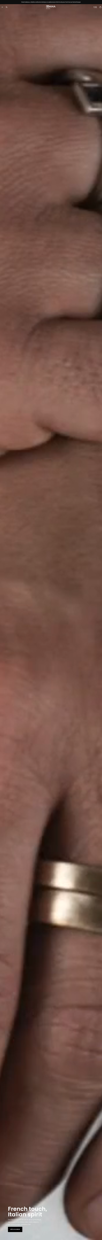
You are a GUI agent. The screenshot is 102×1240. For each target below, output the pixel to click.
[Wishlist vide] (94, 7)
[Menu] (2, 7)
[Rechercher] (6, 7)
